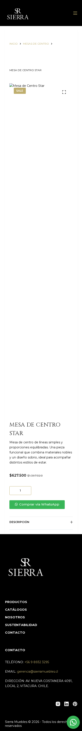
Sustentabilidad (21, 625)
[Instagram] (58, 704)
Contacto (15, 633)
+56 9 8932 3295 (36, 662)
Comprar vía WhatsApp (39, 504)
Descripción (19, 522)
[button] (41, 504)
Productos (16, 602)
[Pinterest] (75, 704)
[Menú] (75, 13)
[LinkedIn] (66, 704)
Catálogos (16, 610)
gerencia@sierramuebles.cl (37, 671)
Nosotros (15, 617)
